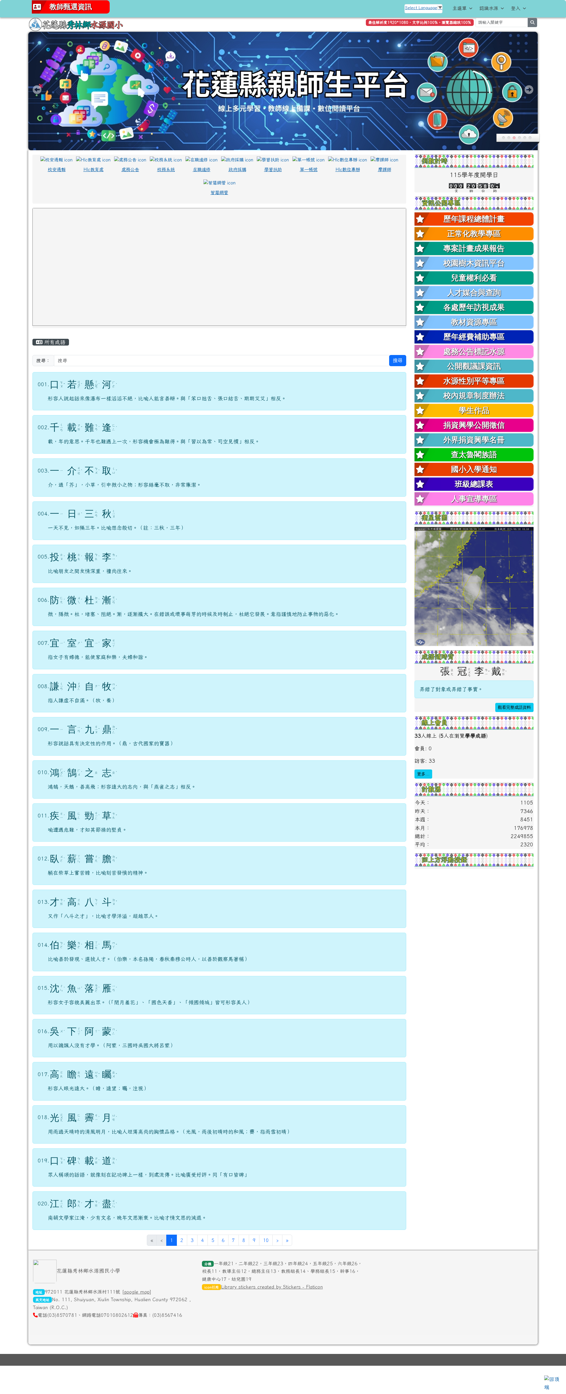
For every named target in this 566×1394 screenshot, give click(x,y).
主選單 (460, 8)
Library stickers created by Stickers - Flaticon (272, 1286)
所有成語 (53, 342)
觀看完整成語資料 (514, 707)
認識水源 (488, 8)
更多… (423, 774)
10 (266, 1240)
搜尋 (397, 360)
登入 (515, 8)
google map (137, 1291)
